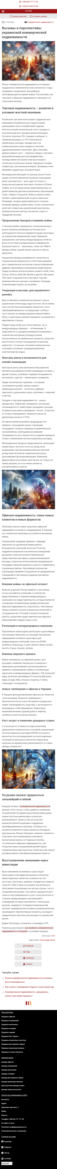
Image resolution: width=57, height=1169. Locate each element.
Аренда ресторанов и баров (12, 1078)
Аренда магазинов (8, 1070)
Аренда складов (7, 1074)
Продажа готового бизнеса (12, 1052)
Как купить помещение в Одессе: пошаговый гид (29, 987)
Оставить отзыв (7, 1123)
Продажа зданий (8, 1032)
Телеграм (30, 958)
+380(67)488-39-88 (30, 6)
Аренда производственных (12, 1082)
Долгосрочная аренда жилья (12, 1086)
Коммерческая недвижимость (40, 22)
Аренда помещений (9, 1066)
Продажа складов (8, 1028)
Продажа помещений (9, 1021)
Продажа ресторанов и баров (13, 1044)
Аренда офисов (7, 1062)
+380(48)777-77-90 (30, 2)
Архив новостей (19, 16)
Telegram (7, 1147)
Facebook (29, 946)
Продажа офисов (8, 1017)
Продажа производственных (12, 1048)
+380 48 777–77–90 (16, 1119)
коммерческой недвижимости (35, 806)
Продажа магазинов (9, 1024)
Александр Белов (47, 940)
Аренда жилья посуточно (11, 1089)
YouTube (7, 1159)
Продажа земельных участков (13, 1040)
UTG (53, 936)
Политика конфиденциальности (13, 1127)
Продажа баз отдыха (9, 1036)
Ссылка (29, 964)
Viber (28, 952)
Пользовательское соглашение (13, 1131)
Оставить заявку (39, 16)
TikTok (6, 1153)
